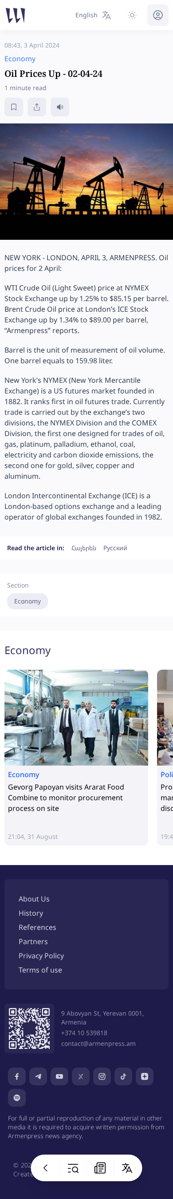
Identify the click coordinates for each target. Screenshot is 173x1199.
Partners (33, 941)
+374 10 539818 (84, 1032)
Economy (27, 601)
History (31, 913)
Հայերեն (83, 548)
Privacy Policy (41, 956)
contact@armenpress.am (98, 1043)
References (37, 927)
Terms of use (40, 970)
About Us (34, 899)
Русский (115, 548)
